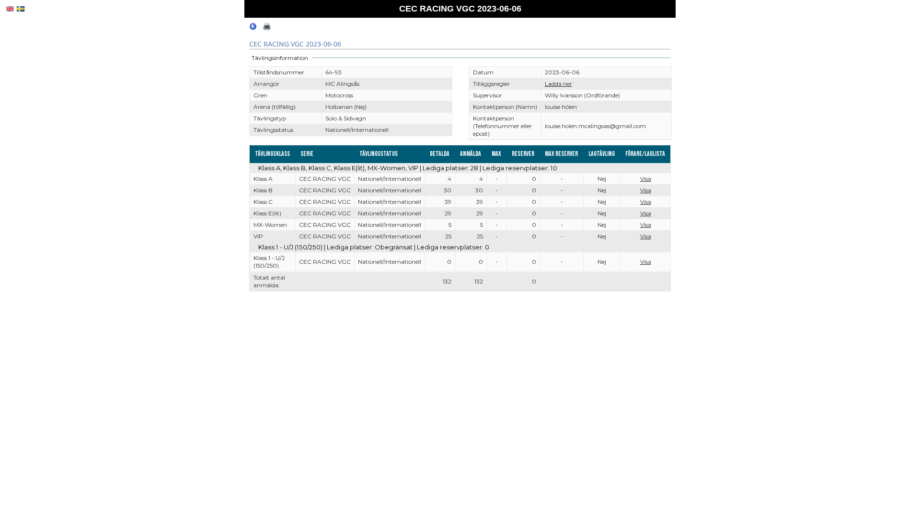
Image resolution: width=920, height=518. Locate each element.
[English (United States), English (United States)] (10, 9)
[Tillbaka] (253, 28)
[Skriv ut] (267, 28)
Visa (645, 178)
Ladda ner (558, 83)
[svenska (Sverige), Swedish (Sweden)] (20, 9)
